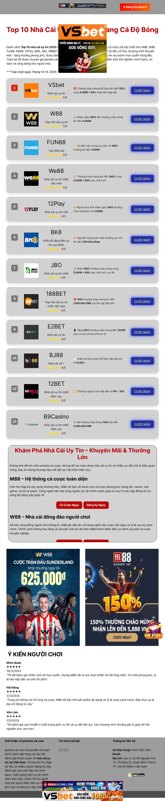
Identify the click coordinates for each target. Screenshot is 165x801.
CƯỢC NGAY (142, 90)
